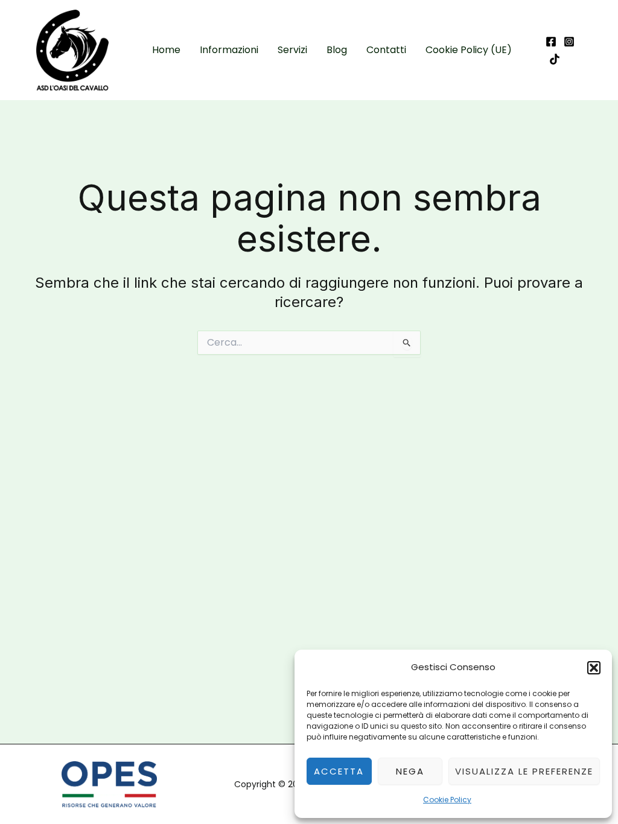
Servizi (292, 50)
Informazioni (229, 50)
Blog (337, 50)
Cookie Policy (447, 799)
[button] (594, 668)
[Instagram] (569, 41)
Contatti (386, 50)
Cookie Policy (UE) (468, 50)
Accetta (339, 771)
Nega (410, 771)
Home (166, 50)
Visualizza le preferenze (524, 771)
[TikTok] (554, 59)
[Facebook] (551, 41)
